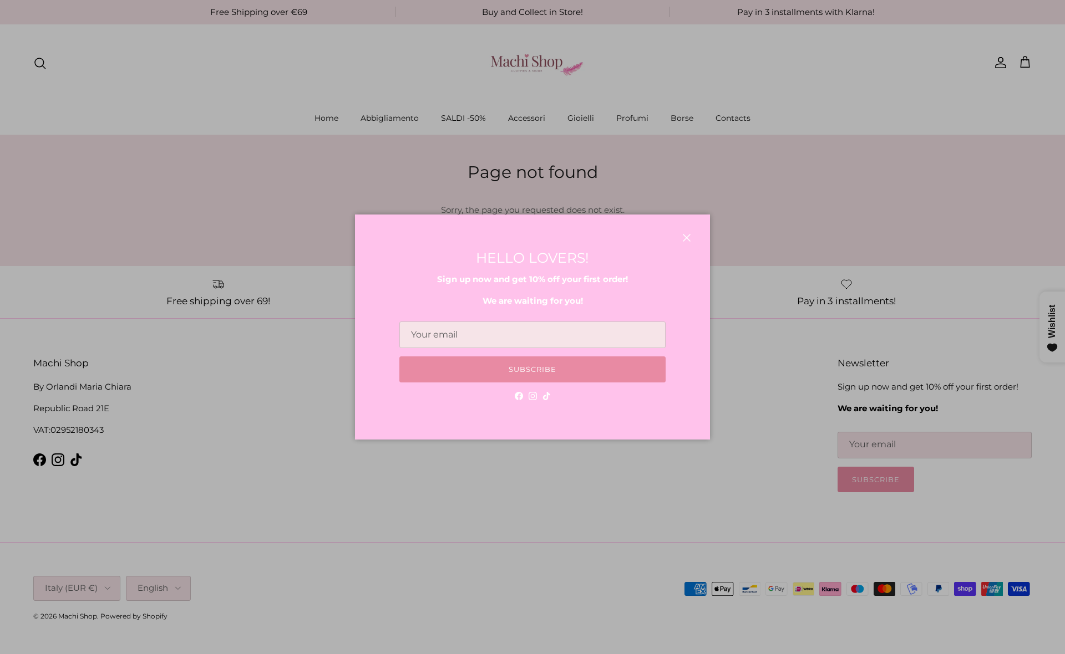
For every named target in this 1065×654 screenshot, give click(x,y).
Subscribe (532, 369)
